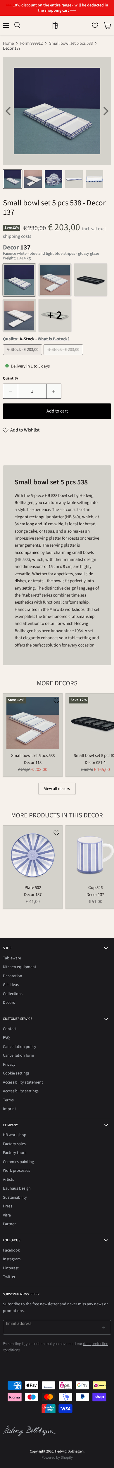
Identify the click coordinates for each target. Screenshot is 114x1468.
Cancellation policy (19, 1047)
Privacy (9, 1064)
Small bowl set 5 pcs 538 (71, 43)
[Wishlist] (95, 25)
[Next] (105, 111)
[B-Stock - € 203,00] (64, 356)
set (90, 631)
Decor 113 (33, 763)
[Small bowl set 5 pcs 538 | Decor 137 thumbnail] (12, 179)
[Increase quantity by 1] (53, 391)
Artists (8, 1180)
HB (19, 560)
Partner (9, 1224)
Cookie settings (16, 1073)
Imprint (9, 1109)
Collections (13, 994)
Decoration (12, 976)
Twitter (9, 1277)
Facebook (11, 1250)
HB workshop (14, 1135)
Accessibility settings (21, 1091)
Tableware (12, 958)
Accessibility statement (23, 1082)
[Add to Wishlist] (56, 701)
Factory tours (14, 1153)
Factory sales (14, 1144)
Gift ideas (11, 985)
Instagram (12, 1259)
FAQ (6, 1038)
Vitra (7, 1215)
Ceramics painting (18, 1162)
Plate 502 (33, 888)
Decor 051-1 (95, 763)
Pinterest (11, 1268)
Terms (8, 1100)
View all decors (57, 789)
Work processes (16, 1171)
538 (26, 560)
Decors (9, 1003)
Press (7, 1206)
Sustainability (15, 1197)
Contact (10, 1029)
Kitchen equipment (19, 967)
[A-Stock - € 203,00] (23, 356)
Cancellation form (18, 1055)
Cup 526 (95, 888)
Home (8, 43)
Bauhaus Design (17, 1188)
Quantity (10, 378)
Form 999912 (31, 43)
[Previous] (9, 111)
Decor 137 (33, 895)
